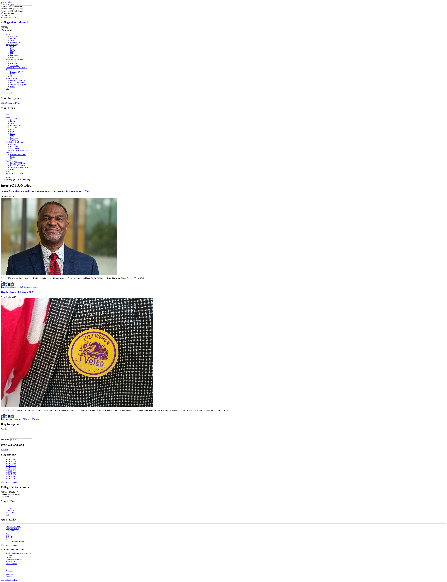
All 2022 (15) (11, 464)
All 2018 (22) (11, 472)
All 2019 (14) (11, 470)
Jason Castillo (33, 287)
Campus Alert (6, 15)
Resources (14, 64)
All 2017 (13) (11, 474)
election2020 (22, 419)
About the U (10, 562)
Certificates (14, 57)
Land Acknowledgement (15, 541)
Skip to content (6, 2)
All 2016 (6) (10, 476)
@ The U (9, 537)
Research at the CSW (18, 155)
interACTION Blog (17, 80)
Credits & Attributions (14, 559)
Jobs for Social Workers (14, 174)
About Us (13, 36)
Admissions (14, 66)
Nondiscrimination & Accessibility (18, 553)
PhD (12, 53)
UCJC (12, 74)
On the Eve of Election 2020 (17, 291)
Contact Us (10, 510)
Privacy (8, 557)
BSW (12, 47)
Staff (12, 40)
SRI (11, 76)
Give (7, 89)
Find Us (9, 508)
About (8, 34)
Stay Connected (11, 78)
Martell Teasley (11, 287)
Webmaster (10, 513)
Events (12, 87)
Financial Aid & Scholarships (16, 68)
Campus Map (10, 531)
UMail (8, 535)
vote (6, 419)
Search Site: (5, 4)
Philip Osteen (22, 287)
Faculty (13, 38)
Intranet (8, 539)
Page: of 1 (15, 429)
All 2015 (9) (10, 478)
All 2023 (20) (11, 461)
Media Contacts (11, 564)
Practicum (14, 55)
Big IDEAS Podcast (17, 82)
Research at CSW (16, 72)
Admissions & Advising (14, 59)
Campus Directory (12, 529)
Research (9, 70)
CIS (7, 533)
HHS (12, 49)
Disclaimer (10, 555)
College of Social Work (14, 22)
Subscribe (4, 450)
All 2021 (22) (11, 466)
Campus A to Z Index (13, 527)
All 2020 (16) (11, 468)
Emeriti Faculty (16, 43)
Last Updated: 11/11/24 (9, 580)
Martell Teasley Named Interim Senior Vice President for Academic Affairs (46, 191)
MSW (12, 51)
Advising (13, 61)
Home (8, 115)
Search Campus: (7, 9)
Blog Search (5, 439)
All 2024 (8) (10, 459)
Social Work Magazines (19, 85)
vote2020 (12, 419)
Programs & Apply (12, 45)
